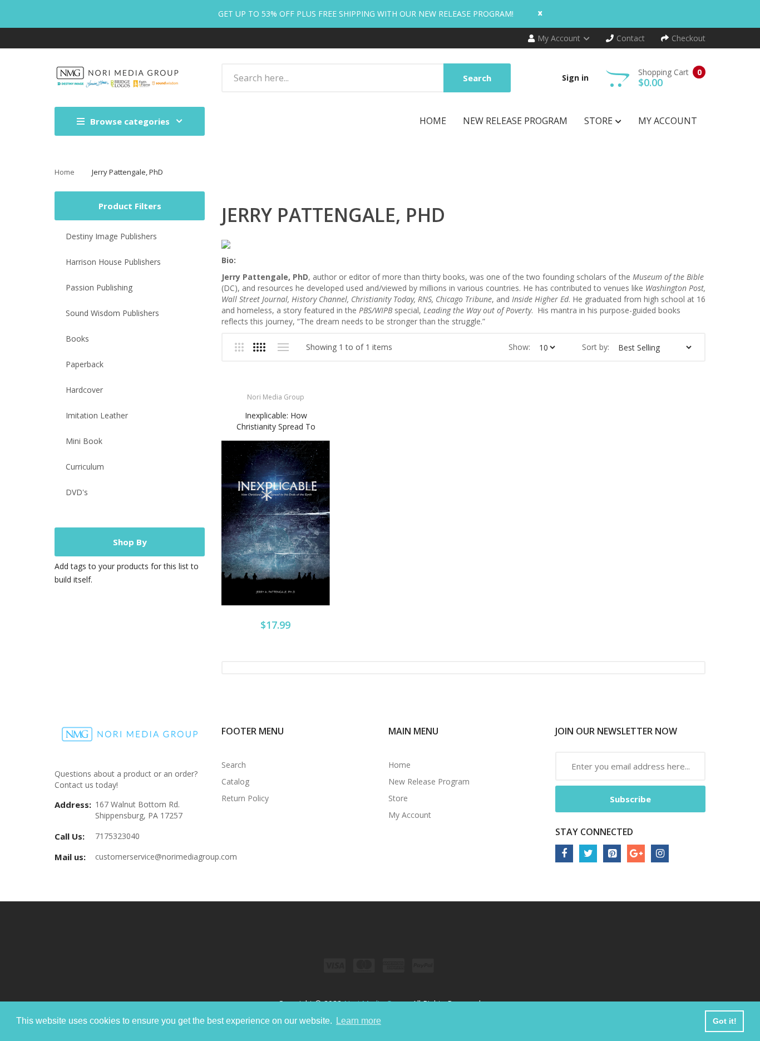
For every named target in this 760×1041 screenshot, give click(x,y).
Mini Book (84, 441)
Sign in (575, 77)
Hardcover (84, 389)
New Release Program (429, 781)
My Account (409, 815)
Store (398, 798)
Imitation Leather (97, 415)
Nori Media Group (275, 397)
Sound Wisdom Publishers (112, 313)
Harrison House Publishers (113, 261)
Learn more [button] (358, 1020)
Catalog (235, 781)
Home (65, 172)
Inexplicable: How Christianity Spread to (275, 421)
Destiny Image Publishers (111, 236)
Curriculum (85, 466)
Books (77, 338)
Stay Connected (594, 832)
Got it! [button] (725, 1021)
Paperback (84, 364)
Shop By (130, 541)
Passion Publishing (99, 287)
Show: (519, 347)
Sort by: (595, 347)
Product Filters (129, 205)
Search (233, 764)
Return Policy (245, 798)
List (283, 347)
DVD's (77, 492)
